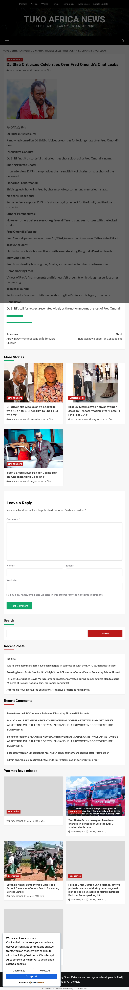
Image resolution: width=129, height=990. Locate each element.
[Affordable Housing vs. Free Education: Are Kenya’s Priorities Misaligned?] (33, 929)
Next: (100, 336)
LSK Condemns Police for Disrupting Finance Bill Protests (56, 713)
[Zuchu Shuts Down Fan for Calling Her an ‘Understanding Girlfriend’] (33, 448)
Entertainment (15, 398)
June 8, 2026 (95, 832)
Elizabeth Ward (16, 752)
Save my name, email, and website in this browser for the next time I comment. (56, 594)
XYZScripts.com (80, 988)
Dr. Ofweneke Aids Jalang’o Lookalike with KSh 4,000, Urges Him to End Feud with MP (32, 411)
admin (10, 759)
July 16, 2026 (33, 821)
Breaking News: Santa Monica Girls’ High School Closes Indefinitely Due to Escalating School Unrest (63, 672)
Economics (13, 811)
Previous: (31, 339)
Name (11, 565)
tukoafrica (13, 720)
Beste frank (13, 713)
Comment (13, 519)
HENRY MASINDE (16, 821)
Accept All (31, 976)
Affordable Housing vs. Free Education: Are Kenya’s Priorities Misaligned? (48, 689)
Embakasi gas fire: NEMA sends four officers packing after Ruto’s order (69, 752)
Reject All (45, 970)
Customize (19, 970)
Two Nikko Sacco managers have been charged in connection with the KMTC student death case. (61, 665)
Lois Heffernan (15, 736)
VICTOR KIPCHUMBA (17, 419)
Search (9, 620)
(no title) (11, 658)
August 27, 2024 (100, 419)
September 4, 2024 (39, 419)
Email (70, 565)
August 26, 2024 (38, 481)
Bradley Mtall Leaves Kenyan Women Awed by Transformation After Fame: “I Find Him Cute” (94, 411)
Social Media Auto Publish (52, 988)
